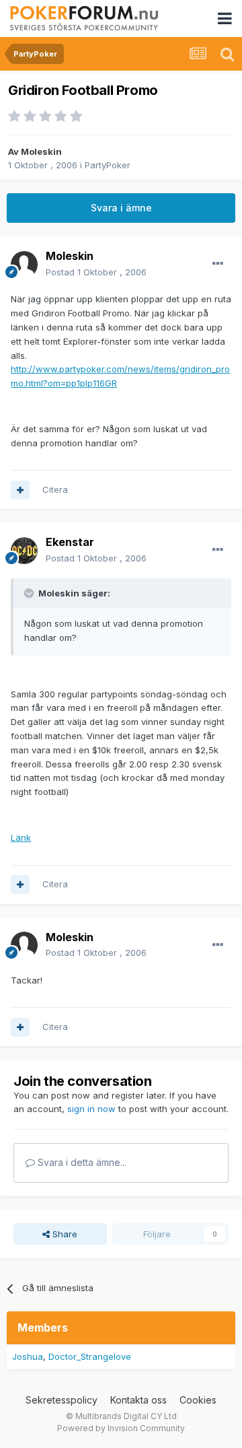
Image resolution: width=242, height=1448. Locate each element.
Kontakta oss (138, 1400)
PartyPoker (107, 165)
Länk (21, 837)
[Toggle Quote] (30, 593)
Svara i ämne (121, 207)
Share (63, 1234)
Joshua (27, 1356)
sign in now (91, 1108)
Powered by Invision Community (121, 1428)
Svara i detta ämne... (80, 1162)
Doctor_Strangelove (89, 1356)
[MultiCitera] (20, 490)
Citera (55, 489)
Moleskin (41, 151)
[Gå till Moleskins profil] (24, 264)
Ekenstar (70, 542)
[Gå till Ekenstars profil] (24, 550)
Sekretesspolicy (61, 1400)
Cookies (197, 1400)
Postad (96, 272)
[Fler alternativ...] (217, 264)
